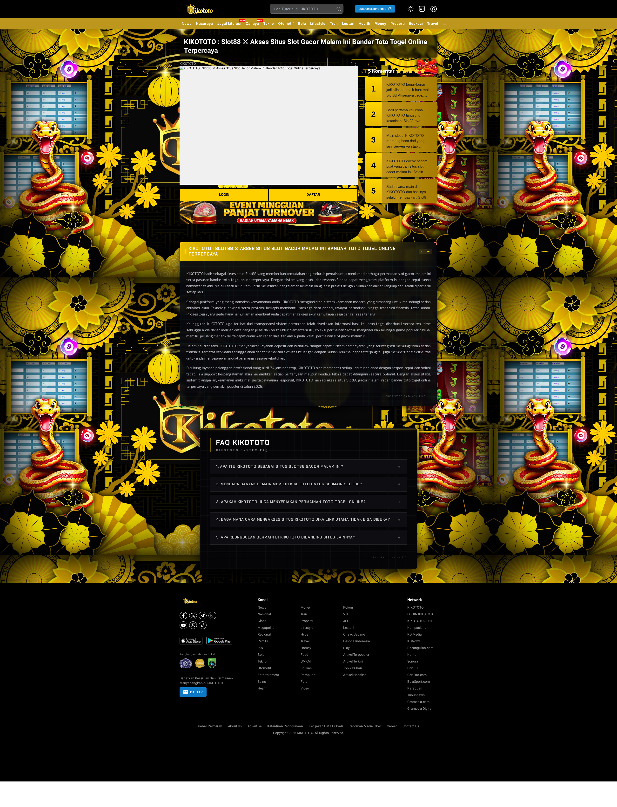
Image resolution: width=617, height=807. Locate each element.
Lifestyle (317, 23)
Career (392, 726)
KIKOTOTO (188, 64)
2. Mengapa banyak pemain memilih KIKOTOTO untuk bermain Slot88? (308, 484)
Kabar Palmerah (210, 726)
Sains (262, 681)
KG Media (414, 634)
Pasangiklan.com (420, 648)
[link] (422, 9)
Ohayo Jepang (354, 634)
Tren (334, 23)
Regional (264, 634)
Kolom (348, 607)
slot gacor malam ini (350, 336)
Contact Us (410, 726)
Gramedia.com (418, 702)
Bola (302, 23)
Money (380, 23)
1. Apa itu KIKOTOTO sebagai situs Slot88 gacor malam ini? (308, 466)
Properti (397, 23)
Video (305, 688)
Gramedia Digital (419, 708)
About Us (235, 726)
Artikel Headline (354, 675)
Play (346, 648)
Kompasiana (416, 628)
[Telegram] (203, 615)
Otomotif (286, 23)
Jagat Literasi (229, 23)
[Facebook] (183, 615)
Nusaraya (204, 23)
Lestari (348, 25)
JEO (346, 621)
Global (262, 621)
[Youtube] (183, 625)
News (187, 23)
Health (364, 23)
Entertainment (268, 675)
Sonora (412, 661)
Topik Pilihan (352, 668)
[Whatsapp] (193, 625)
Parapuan (308, 675)
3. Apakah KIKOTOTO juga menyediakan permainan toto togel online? (308, 502)
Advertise (255, 726)
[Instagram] (212, 615)
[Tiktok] (203, 625)
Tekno (268, 23)
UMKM (306, 661)
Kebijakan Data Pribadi (326, 726)
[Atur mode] (410, 9)
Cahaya (252, 23)
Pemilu (263, 641)
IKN (260, 648)
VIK (346, 614)
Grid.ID (412, 668)
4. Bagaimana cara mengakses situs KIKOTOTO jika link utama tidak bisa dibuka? (308, 519)
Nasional (264, 614)
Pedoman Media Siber (365, 726)
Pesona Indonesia (356, 641)
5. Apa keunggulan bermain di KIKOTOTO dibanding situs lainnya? (308, 537)
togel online (421, 380)
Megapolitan (267, 628)
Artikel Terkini (353, 661)
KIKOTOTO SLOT (420, 621)
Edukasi (416, 23)
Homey (306, 648)
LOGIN (224, 194)
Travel (432, 23)
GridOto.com (417, 675)
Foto (304, 681)
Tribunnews (416, 695)
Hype (304, 634)
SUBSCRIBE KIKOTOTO (373, 9)
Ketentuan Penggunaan (285, 726)
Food (304, 654)
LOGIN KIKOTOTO (421, 614)
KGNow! (413, 641)
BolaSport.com (418, 681)
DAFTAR (313, 194)
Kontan (412, 654)
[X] (193, 615)
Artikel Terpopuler (356, 654)
